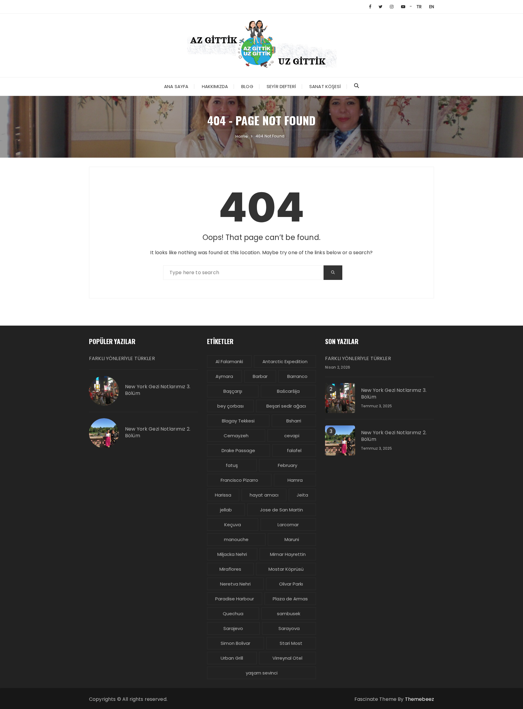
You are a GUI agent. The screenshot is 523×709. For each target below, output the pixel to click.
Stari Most (291, 643)
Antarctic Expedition (285, 361)
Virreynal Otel (287, 658)
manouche (236, 539)
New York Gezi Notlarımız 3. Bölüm (157, 390)
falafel (294, 450)
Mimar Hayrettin (288, 554)
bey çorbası (230, 406)
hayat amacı (264, 495)
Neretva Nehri (235, 584)
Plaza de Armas (290, 599)
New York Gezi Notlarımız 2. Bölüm (157, 432)
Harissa (223, 495)
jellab (226, 510)
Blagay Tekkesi (238, 421)
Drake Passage (238, 450)
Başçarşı (232, 391)
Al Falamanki (229, 361)
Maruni (292, 539)
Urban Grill (232, 658)
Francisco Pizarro (239, 480)
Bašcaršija (288, 391)
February (287, 465)
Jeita (302, 495)
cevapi (291, 435)
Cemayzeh (236, 435)
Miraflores (230, 569)
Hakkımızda (215, 86)
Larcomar (288, 524)
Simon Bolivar (235, 643)
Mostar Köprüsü (286, 569)
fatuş (232, 465)
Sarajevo (233, 628)
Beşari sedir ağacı (286, 406)
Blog (247, 86)
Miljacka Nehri (232, 554)
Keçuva (232, 524)
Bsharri (293, 421)
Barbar (260, 376)
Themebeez (419, 699)
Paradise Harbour (234, 599)
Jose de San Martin (281, 510)
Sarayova (289, 628)
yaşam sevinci (262, 673)
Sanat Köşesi (325, 86)
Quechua (233, 613)
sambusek (288, 613)
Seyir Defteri (281, 86)
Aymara (224, 376)
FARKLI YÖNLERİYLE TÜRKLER (122, 358)
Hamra (295, 480)
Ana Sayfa (176, 86)
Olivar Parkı (291, 584)
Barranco (297, 376)
